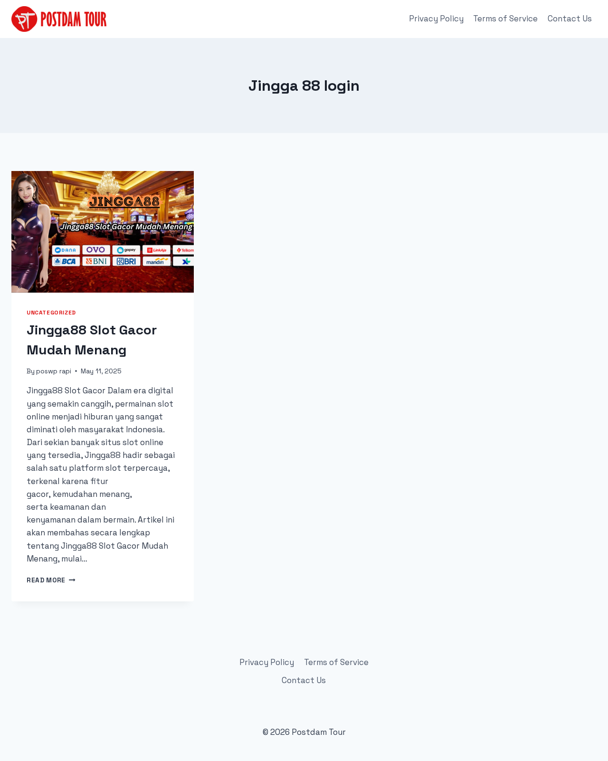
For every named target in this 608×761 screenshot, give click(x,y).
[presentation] (102, 232)
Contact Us (570, 18)
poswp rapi (53, 371)
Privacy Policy (436, 18)
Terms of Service (505, 18)
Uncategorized (51, 312)
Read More (51, 580)
